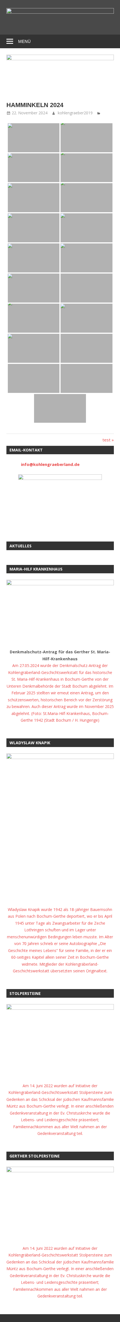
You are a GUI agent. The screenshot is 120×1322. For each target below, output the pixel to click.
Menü (24, 41)
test (108, 440)
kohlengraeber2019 (75, 112)
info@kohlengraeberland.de (50, 464)
